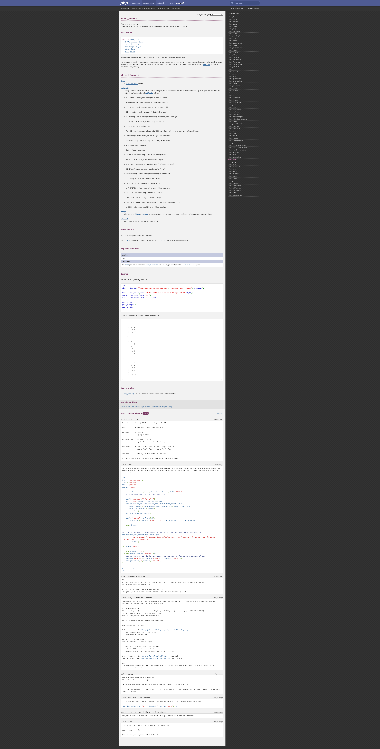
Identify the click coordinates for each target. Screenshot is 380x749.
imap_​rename (233, 138)
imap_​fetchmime (234, 62)
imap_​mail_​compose (235, 109)
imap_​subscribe (234, 174)
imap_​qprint (233, 136)
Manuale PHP (125, 9)
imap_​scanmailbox (235, 157)
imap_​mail (232, 107)
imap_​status (233, 171)
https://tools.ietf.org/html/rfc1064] (155, 656)
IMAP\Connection (131, 42)
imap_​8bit (232, 17)
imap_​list (232, 95)
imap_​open (232, 131)
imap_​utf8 (232, 193)
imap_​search (233, 159)
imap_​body (232, 29)
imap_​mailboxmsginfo (236, 117)
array (127, 51)
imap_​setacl (233, 164)
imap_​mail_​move (234, 114)
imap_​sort (232, 169)
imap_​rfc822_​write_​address (238, 150)
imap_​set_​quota (234, 162)
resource (188, 265)
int (126, 47)
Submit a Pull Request (153, 407)
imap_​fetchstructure (235, 64)
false (132, 51)
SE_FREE (139, 47)
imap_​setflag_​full (234, 167)
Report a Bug (166, 407)
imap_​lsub (232, 105)
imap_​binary (233, 26)
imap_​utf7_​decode (235, 188)
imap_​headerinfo (234, 86)
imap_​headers (233, 88)
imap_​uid (232, 181)
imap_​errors (233, 50)
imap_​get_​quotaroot (235, 74)
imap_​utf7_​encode (235, 190)
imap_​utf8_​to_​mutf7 (235, 195)
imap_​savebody (234, 152)
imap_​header (233, 83)
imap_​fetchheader (235, 60)
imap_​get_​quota (234, 71)
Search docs (238, 3)
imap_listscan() (129, 394)
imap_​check (233, 33)
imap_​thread (233, 176)
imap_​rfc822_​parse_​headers (238, 147)
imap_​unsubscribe (235, 186)
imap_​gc (231, 69)
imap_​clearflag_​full (235, 36)
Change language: (203, 15)
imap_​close (232, 38)
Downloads (136, 3)
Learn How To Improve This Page (132, 407)
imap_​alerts (233, 19)
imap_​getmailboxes (235, 79)
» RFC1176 (206, 64)
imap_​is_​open (233, 90)
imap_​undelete (234, 183)
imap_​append (233, 22)
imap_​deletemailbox (235, 48)
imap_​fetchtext (234, 67)
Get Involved (161, 3)
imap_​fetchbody (234, 57)
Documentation (148, 3)
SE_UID (145, 214)
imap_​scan (232, 155)
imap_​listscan (233, 100)
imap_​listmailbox (234, 98)
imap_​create (233, 41)
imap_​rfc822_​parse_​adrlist (237, 145)
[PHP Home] (124, 3)
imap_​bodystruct (234, 31)
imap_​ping (232, 133)
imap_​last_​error (234, 93)
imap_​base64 (233, 24)
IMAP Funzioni (175, 9)
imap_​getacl (233, 76)
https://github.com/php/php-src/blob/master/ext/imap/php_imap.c (165, 630)
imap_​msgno (233, 121)
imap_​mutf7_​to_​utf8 (235, 124)
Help (171, 3)
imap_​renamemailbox (236, 140)
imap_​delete (233, 45)
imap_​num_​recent (235, 128)
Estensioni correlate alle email (153, 9)
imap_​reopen (233, 143)
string (127, 44)
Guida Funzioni (136, 9)
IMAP (167, 9)
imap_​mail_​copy (234, 112)
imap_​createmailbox (235, 43)
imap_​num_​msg (234, 126)
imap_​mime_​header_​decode (238, 119)
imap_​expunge (233, 52)
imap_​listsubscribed (235, 102)
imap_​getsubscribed (235, 81)
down (126, 419)
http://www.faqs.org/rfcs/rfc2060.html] (156, 658)
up (122, 419)
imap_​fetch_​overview (236, 55)
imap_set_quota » (253, 9)
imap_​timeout (233, 178)
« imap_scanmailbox (236, 9)
